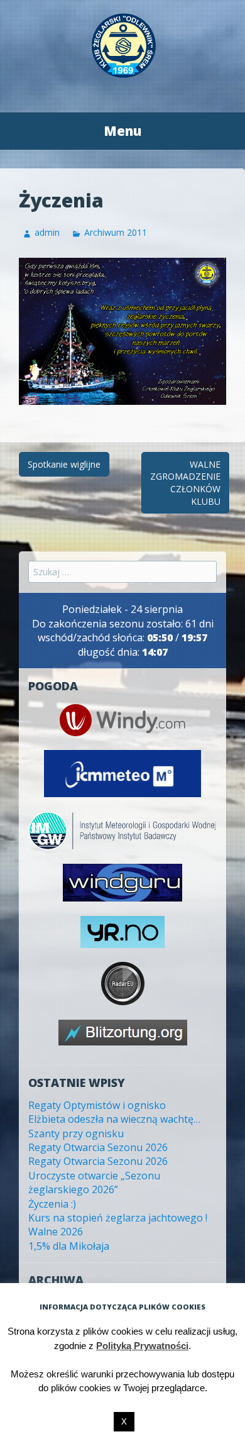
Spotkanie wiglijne (64, 464)
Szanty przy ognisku (76, 1133)
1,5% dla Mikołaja (68, 1246)
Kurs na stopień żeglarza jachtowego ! (117, 1218)
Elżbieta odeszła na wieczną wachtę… (114, 1119)
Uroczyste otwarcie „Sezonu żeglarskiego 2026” (94, 1182)
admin (47, 232)
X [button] (124, 1421)
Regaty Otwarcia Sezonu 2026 (98, 1147)
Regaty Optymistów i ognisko (97, 1105)
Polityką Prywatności (142, 1345)
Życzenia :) (52, 1204)
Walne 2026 (55, 1231)
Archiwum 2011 (115, 232)
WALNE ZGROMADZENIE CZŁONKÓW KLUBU (185, 482)
